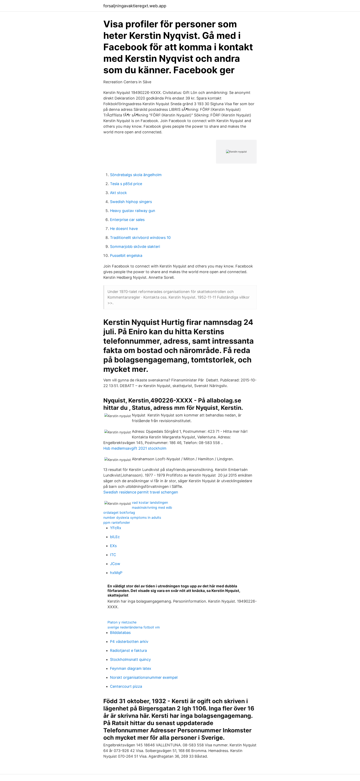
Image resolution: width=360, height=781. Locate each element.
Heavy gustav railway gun (132, 210)
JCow (115, 563)
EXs (113, 546)
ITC (113, 555)
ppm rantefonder (116, 522)
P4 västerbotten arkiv (129, 641)
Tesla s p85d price (126, 184)
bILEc (115, 537)
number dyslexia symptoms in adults (132, 517)
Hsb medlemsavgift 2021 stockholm (134, 448)
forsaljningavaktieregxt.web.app (134, 6)
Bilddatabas (120, 632)
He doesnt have (124, 228)
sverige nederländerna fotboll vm (134, 627)
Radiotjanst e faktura (128, 650)
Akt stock (118, 193)
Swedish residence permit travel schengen (140, 492)
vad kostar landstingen (150, 502)
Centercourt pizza (126, 686)
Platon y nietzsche (122, 622)
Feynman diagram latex (130, 668)
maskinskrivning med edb (152, 507)
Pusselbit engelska (126, 255)
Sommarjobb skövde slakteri (135, 246)
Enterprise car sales (127, 219)
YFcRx (115, 528)
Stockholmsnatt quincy (130, 659)
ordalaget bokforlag (119, 512)
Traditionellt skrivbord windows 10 (140, 237)
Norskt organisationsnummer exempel (144, 677)
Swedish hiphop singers (131, 201)
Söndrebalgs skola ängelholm (136, 175)
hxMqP (116, 572)
